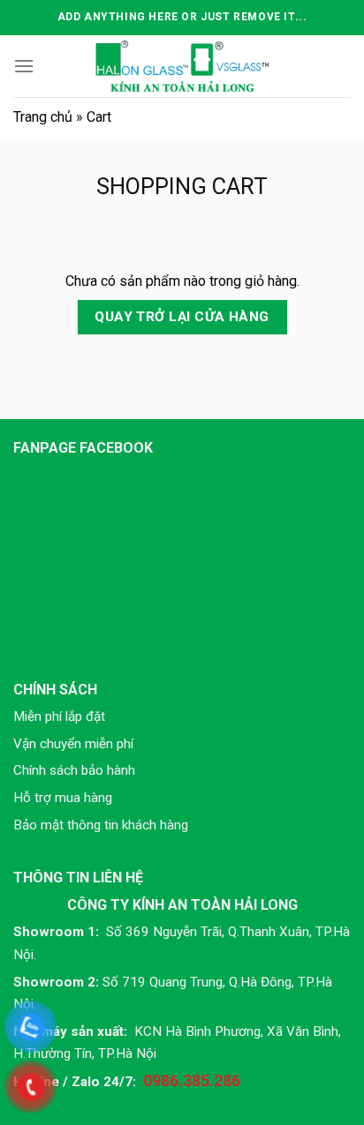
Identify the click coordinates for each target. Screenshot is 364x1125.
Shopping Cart (182, 186)
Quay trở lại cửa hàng (182, 317)
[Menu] (23, 65)
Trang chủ (42, 117)
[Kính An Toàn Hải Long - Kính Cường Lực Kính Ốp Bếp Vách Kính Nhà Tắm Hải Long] (182, 66)
